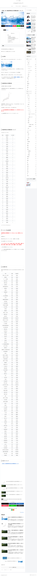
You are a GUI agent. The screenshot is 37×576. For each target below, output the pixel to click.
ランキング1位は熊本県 (11, 39)
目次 (11, 33)
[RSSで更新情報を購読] (13, 510)
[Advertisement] (12, 121)
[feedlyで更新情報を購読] (12, 510)
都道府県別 (6, 500)
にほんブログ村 (28, 183)
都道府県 (3, 500)
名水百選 (9, 36)
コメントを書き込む (12, 567)
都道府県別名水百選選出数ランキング (13, 38)
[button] (22, 26)
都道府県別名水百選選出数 (11, 37)
